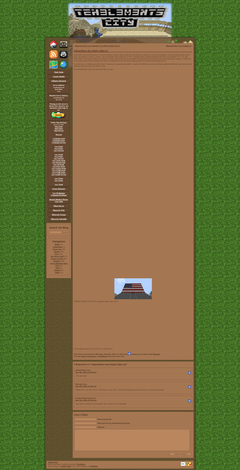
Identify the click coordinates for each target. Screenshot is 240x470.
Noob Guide (58, 72)
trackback (103, 356)
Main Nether (59, 129)
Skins (57, 268)
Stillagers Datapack (58, 81)
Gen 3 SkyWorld (59, 164)
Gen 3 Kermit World (58, 162)
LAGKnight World (59, 139)
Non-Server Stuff (57, 256)
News (56, 254)
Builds (57, 244)
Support (57, 270)
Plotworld (59, 135)
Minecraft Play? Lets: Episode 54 (178, 46)
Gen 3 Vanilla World (58, 170)
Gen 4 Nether (58, 149)
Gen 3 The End (59, 158)
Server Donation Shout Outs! (59, 264)
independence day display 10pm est (91, 50)
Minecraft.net (59, 206)
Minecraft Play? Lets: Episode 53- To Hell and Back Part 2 (97, 46)
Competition (57, 247)
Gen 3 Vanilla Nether (59, 172)
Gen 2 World (59, 178)
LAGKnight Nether (58, 141)
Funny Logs (57, 249)
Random (56, 261)
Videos (57, 273)
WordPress (81, 464)
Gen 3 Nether (58, 156)
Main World (59, 127)
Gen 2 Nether (58, 180)
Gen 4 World (59, 147)
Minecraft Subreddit (59, 219)
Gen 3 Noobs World (58, 160)
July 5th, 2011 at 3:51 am (85, 386)
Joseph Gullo (66, 466)
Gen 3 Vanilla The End (59, 174)
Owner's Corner (57, 259)
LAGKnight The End (59, 143)
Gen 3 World (59, 155)
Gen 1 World (59, 184)
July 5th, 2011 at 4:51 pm (85, 400)
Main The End (59, 131)
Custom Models (59, 77)
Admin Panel (53, 462)
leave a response (88, 356)
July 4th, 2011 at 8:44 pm (85, 372)
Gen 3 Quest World (59, 166)
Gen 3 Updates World (59, 168)
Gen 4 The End (59, 151)
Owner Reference (58, 189)
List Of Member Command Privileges (59, 194)
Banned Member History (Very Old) (58, 201)
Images (56, 252)
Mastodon (94, 466)
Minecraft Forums (59, 215)
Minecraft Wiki (59, 210)
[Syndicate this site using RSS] (54, 58)
